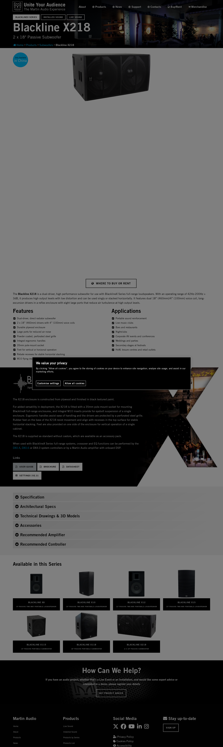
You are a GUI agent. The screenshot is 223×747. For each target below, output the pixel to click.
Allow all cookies (74, 383)
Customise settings (48, 383)
